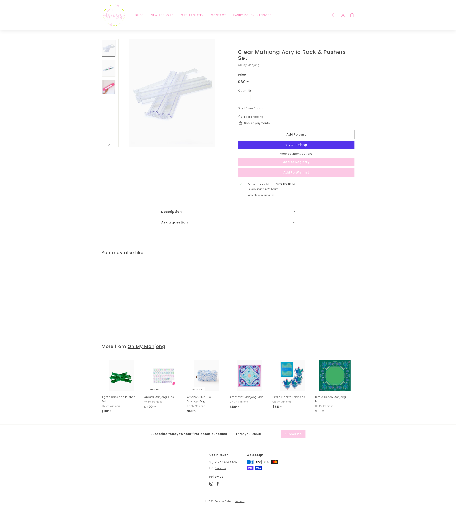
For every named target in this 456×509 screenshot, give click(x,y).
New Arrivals (162, 15)
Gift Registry (192, 15)
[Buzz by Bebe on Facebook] (217, 484)
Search (240, 501)
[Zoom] (172, 93)
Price (242, 75)
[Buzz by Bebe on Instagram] (211, 484)
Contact (218, 15)
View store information (261, 195)
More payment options (296, 154)
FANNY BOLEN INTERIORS (252, 15)
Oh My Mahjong (249, 65)
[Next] (109, 144)
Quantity (245, 90)
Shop (139, 15)
